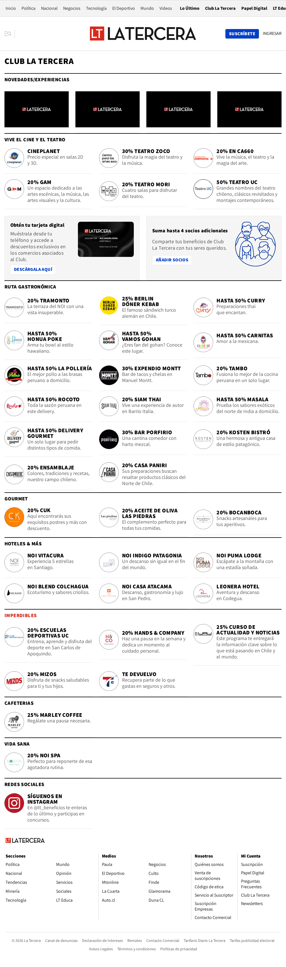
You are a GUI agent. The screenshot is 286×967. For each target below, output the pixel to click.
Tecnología (96, 8)
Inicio (11, 8)
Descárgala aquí (33, 269)
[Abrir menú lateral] (9, 33)
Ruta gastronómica (30, 286)
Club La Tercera (220, 8)
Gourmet (16, 498)
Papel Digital (254, 8)
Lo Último (189, 8)
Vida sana (17, 744)
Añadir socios (174, 260)
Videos (165, 8)
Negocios (71, 8)
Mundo (147, 8)
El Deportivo (123, 8)
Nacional (49, 8)
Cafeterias (19, 703)
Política (28, 8)
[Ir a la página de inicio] (143, 33)
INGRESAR (272, 33)
